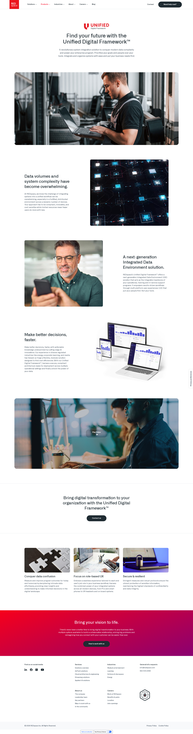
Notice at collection (87, 731)
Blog (93, 4)
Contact (150, 4)
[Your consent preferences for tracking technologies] (191, 378)
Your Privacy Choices (100, 731)
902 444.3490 (145, 671)
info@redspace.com (147, 668)
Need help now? (170, 4)
